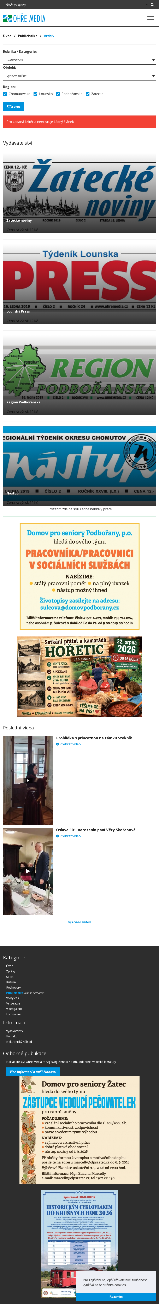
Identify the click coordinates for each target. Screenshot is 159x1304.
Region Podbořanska (23, 402)
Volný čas (12, 998)
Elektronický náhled (19, 1042)
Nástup (12, 493)
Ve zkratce (13, 1003)
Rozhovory (13, 987)
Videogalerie (14, 1009)
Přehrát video (70, 744)
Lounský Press (18, 311)
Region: (9, 86)
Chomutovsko (19, 93)
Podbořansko (72, 93)
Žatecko (97, 93)
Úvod (7, 36)
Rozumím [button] (116, 1296)
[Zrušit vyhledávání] (152, 4)
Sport (9, 977)
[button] (127, 1285)
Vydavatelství (15, 1031)
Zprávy (10, 971)
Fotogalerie (14, 1014)
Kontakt (11, 1036)
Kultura (11, 982)
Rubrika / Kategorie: (20, 51)
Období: (9, 67)
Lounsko (45, 93)
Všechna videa (79, 922)
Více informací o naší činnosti (33, 1071)
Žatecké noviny (19, 220)
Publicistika (27, 36)
